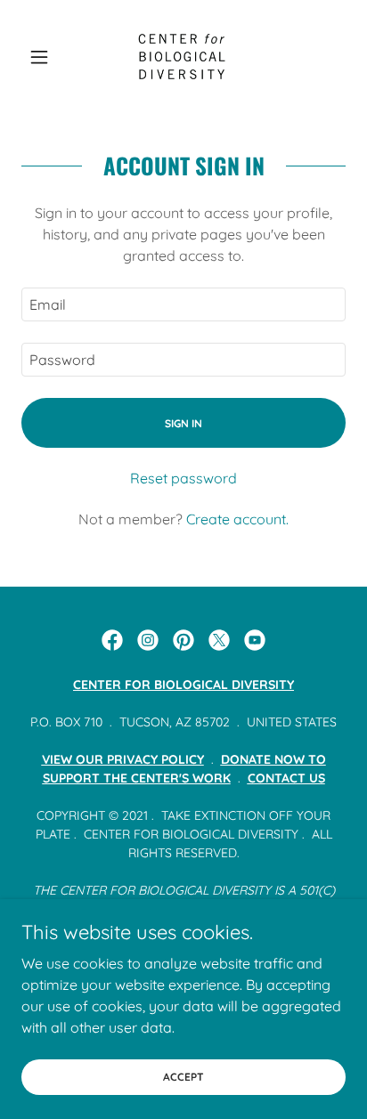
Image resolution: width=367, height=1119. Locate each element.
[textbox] (183, 304)
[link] (183, 57)
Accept (183, 1076)
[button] (45, 57)
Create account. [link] (237, 519)
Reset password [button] (183, 478)
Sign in (183, 423)
